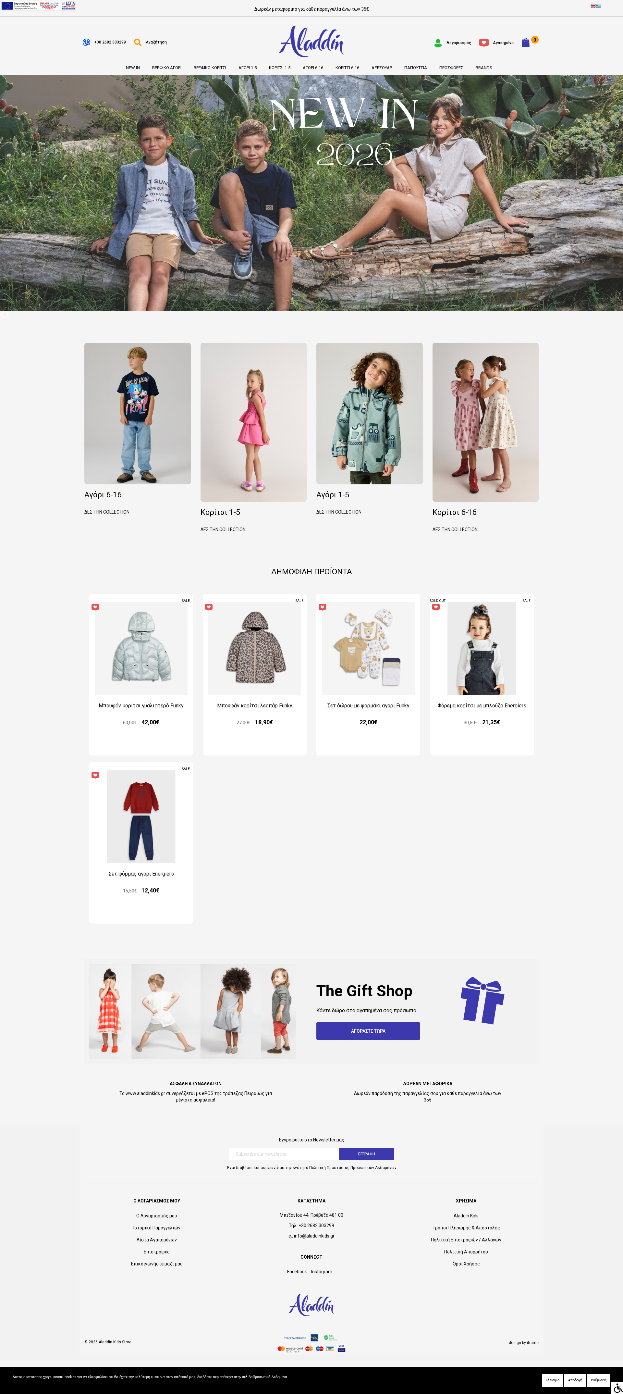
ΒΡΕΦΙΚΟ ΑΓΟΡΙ (166, 67)
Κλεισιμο (552, 1380)
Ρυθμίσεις (598, 1380)
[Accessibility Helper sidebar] (617, 1388)
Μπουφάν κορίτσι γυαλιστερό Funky (141, 706)
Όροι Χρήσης (466, 1263)
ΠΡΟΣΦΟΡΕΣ (451, 67)
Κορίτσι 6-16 (455, 520)
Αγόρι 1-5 (338, 502)
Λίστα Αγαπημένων (157, 1239)
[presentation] (2, 314)
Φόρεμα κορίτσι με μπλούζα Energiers (482, 706)
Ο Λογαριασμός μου (156, 1215)
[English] (593, 6)
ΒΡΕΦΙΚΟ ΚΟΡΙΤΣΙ (210, 67)
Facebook (297, 1271)
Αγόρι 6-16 (106, 502)
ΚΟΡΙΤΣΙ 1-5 (279, 67)
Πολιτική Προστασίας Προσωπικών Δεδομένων (353, 1167)
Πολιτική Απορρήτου (466, 1251)
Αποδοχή (575, 1380)
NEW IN (133, 67)
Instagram (321, 1271)
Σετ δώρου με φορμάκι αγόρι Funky (368, 706)
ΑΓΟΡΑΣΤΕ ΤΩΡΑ (368, 1031)
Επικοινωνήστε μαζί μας (157, 1263)
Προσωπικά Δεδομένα (270, 1377)
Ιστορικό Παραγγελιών (156, 1227)
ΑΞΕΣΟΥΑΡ (382, 67)
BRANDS (484, 67)
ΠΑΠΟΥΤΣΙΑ (415, 67)
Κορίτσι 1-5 (223, 520)
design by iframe (524, 1342)
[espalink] (38, 5)
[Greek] (598, 6)
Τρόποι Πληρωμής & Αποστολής (466, 1227)
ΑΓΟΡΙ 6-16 (313, 67)
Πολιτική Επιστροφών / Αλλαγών (466, 1239)
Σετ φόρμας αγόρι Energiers (141, 874)
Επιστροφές (157, 1251)
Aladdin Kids (466, 1215)
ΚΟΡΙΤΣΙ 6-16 (347, 67)
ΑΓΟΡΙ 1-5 (247, 67)
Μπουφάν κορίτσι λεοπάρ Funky (254, 706)
